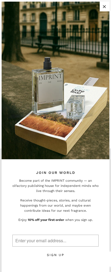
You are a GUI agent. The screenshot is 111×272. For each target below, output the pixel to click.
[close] (104, 6)
